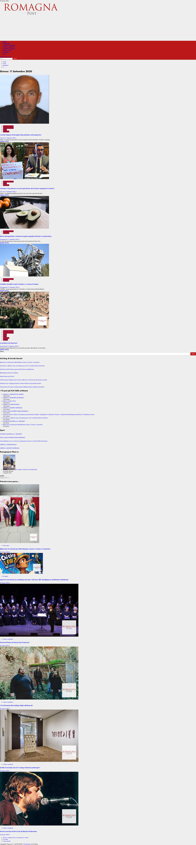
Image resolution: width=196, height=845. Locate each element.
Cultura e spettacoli (9, 47)
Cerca (2, 351)
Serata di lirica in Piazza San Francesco (14, 642)
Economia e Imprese (9, 49)
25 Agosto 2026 (4, 552)
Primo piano (6, 43)
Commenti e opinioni (9, 45)
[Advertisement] (98, 29)
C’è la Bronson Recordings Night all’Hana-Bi (16, 705)
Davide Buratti (4, 346)
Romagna (5, 340)
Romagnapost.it (4, 239)
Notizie (5, 130)
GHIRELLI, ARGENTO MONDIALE (12, 408)
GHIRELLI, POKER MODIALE (11, 404)
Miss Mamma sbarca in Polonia (9, 373)
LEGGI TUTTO (4, 141)
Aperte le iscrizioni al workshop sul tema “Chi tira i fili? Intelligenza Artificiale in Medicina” (34, 580)
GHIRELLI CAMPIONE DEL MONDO (13, 394)
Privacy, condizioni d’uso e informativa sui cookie (15, 837)
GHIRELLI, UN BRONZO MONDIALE (13, 398)
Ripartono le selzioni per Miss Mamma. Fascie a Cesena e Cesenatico (20, 362)
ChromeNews (27, 844)
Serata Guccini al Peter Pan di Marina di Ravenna (18, 831)
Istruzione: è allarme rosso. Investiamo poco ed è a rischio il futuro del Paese (22, 366)
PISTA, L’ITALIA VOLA (9, 401)
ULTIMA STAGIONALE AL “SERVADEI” (14, 421)
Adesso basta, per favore (7, 376)
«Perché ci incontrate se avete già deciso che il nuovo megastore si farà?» (27, 188)
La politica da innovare (8, 343)
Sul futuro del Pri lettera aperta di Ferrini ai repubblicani (17, 369)
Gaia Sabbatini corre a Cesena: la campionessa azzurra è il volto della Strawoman (23, 441)
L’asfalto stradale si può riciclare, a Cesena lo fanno (19, 284)
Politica (5, 336)
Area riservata (6, 841)
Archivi (2, 476)
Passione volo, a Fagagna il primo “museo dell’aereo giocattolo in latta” (20, 383)
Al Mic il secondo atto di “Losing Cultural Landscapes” (20, 768)
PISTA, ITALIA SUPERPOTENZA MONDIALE (15, 411)
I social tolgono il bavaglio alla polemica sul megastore (20, 135)
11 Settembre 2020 (10, 138)
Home (5, 42)
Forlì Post (2, 138)
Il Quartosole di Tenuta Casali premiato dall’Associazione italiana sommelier (22, 387)
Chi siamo (6, 52)
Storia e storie (7, 50)
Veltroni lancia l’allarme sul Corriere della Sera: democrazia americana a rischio (23, 380)
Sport (4, 54)
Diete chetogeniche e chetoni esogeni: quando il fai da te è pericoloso (26, 236)
